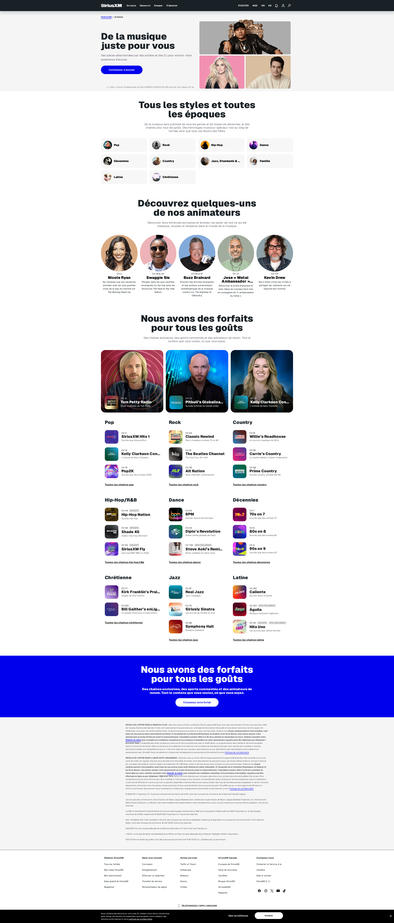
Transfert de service (152, 881)
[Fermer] (390, 916)
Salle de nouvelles (227, 869)
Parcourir (106, 17)
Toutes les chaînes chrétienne (124, 622)
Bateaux (184, 875)
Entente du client (133, 740)
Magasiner (109, 887)
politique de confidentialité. (140, 919)
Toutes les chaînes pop (119, 484)
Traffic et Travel (188, 864)
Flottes (183, 887)
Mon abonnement (112, 875)
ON (263, 5)
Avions (183, 881)
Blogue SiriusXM (226, 881)
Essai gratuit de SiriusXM (116, 881)
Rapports (222, 892)
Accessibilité (224, 887)
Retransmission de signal (154, 887)
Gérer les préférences (238, 915)
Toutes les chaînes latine (248, 640)
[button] (122, 70)
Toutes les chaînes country (250, 484)
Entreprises (185, 869)
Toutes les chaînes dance (185, 562)
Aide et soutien (263, 875)
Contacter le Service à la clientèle (269, 867)
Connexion (147, 864)
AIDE (254, 5)
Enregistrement (149, 869)
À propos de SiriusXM (228, 864)
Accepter (269, 915)
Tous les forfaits (112, 864)
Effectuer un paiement (153, 875)
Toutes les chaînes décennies (251, 562)
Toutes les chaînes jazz (183, 640)
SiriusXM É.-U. (263, 881)
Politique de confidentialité (237, 752)
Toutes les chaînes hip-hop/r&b (124, 562)
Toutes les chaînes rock (184, 484)
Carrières (222, 875)
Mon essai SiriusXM (113, 869)
